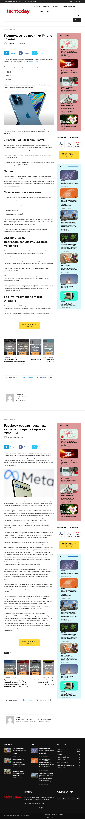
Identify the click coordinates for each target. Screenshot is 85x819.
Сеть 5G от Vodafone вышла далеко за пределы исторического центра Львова (69, 53)
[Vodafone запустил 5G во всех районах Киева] (69, 119)
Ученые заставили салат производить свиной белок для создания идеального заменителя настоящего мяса (69, 247)
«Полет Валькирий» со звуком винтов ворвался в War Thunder (22, 347)
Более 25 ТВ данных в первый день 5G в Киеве (68, 89)
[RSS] (64, 798)
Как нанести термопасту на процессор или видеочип (10, 347)
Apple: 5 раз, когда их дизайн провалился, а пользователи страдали (68, 304)
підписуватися (79, 142)
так (61, 142)
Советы (10, 353)
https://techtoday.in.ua (22, 396)
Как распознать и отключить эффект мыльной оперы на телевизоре (18, 772)
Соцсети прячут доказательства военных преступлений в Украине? (14, 362)
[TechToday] (5, 43)
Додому (6, 29)
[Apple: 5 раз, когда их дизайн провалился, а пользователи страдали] (69, 295)
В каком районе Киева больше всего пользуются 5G (69, 72)
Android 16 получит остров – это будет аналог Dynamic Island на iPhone (48, 347)
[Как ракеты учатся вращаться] (69, 279)
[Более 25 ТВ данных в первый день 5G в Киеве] (69, 81)
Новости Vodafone (67, 49)
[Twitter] (74, 1)
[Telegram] (68, 798)
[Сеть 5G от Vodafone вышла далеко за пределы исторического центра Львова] (69, 44)
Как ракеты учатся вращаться (67, 287)
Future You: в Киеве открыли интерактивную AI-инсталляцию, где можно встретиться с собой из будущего (68, 108)
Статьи (63, 180)
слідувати (69, 142)
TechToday (11, 43)
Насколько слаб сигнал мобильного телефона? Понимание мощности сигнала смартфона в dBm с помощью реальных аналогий (69, 226)
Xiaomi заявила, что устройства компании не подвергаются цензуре (35, 347)
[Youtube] (79, 1)
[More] (48, 53)
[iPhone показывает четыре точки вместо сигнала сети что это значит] (7, 750)
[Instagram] (71, 1)
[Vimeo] (77, 1)
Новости (13, 29)
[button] (78, 16)
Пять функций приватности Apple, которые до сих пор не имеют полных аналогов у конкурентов (69, 268)
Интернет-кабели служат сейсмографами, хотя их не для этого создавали (69, 183)
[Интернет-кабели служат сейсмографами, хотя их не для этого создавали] (69, 175)
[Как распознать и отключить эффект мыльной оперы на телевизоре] (7, 771)
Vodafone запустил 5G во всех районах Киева (68, 127)
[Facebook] (68, 1)
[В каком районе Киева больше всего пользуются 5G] (69, 63)
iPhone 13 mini (33, 62)
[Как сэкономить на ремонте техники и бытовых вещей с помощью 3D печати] (7, 760)
